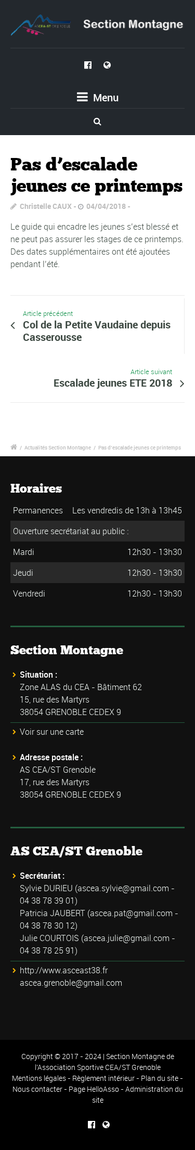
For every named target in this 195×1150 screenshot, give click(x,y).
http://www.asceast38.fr (64, 970)
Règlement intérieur (103, 1078)
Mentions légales (39, 1078)
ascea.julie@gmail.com (127, 938)
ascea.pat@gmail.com (131, 913)
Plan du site (159, 1078)
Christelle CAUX (46, 206)
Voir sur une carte (52, 731)
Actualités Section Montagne (57, 447)
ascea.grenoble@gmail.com (71, 982)
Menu (104, 97)
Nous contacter (37, 1089)
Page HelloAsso (94, 1089)
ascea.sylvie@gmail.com (123, 888)
